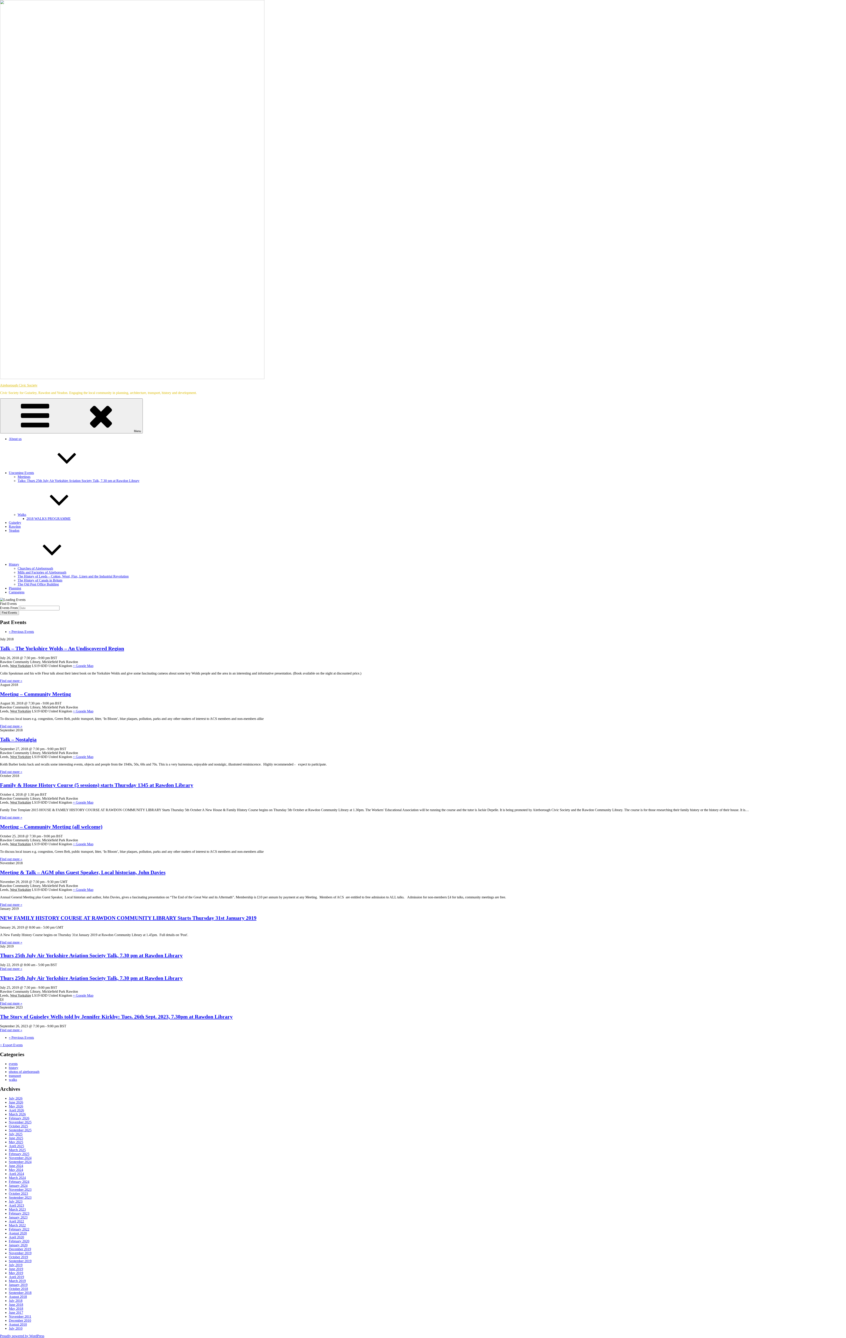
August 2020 (18, 1233)
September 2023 (20, 1197)
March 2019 (17, 1281)
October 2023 (18, 1193)
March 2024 (17, 1178)
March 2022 (17, 1225)
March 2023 (17, 1209)
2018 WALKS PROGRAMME (48, 518)
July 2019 (15, 1265)
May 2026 (16, 1106)
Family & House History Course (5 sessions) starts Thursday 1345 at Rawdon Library (96, 785)
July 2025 (15, 1134)
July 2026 (15, 1098)
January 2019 (18, 1285)
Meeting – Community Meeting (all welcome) (51, 827)
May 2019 (16, 1273)
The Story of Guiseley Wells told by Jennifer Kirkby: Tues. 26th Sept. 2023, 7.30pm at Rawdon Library (116, 1017)
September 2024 (20, 1162)
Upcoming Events (21, 473)
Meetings (24, 477)
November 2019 (20, 1253)
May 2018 (16, 1308)
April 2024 (16, 1174)
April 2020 (16, 1237)
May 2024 (16, 1170)
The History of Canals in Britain (40, 580)
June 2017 (16, 1312)
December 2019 (20, 1249)
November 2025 (20, 1122)
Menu (137, 431)
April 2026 (16, 1110)
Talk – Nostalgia (18, 739)
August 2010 (18, 1324)
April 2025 (16, 1146)
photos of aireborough (24, 1072)
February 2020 (19, 1241)
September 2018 (20, 1293)
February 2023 (19, 1213)
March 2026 (17, 1114)
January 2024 (18, 1185)
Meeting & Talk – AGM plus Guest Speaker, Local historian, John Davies (82, 872)
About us (15, 439)
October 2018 (18, 1289)
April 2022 (16, 1221)
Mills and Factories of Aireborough (42, 572)
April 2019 (16, 1277)
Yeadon (14, 530)
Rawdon (15, 526)
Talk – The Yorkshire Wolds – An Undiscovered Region (62, 648)
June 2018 (16, 1304)
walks (13, 1080)
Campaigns (16, 592)
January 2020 (18, 1245)
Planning (15, 588)
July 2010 (15, 1328)
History (14, 564)
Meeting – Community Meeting (35, 694)
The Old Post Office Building (38, 584)
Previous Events (21, 632)
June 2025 (16, 1138)
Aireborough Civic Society (18, 385)
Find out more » (11, 681)
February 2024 (19, 1182)
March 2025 (17, 1150)
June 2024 (16, 1166)
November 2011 (20, 1316)
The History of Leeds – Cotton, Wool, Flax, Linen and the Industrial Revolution (73, 576)
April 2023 (16, 1205)
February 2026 (19, 1118)
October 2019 (18, 1257)
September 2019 (20, 1261)
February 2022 (19, 1229)
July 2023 (15, 1201)
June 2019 (16, 1269)
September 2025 (20, 1130)
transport (15, 1076)
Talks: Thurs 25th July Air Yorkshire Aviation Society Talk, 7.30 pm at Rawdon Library (78, 481)
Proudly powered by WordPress (22, 1336)
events (13, 1064)
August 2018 (18, 1297)
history (13, 1068)
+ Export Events (11, 1045)
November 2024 (20, 1158)
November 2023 (20, 1189)
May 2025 (16, 1142)
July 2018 (15, 1301)
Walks (22, 515)
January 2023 (18, 1217)
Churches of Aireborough (35, 568)
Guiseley (15, 522)
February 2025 (19, 1154)
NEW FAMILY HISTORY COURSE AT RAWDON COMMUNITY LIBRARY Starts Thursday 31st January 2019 (128, 918)
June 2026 (16, 1102)
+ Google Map (83, 666)
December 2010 (20, 1320)
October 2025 (18, 1126)
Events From (9, 608)
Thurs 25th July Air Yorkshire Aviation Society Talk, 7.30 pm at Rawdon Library (91, 955)
